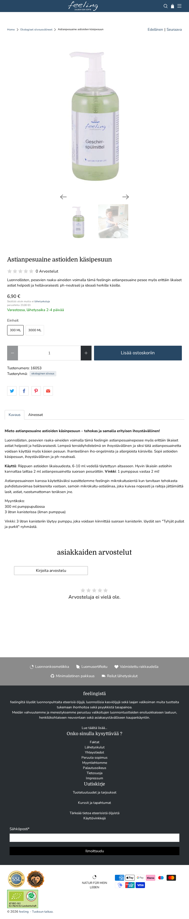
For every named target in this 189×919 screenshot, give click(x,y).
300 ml (15, 330)
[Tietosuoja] (16, 887)
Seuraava (174, 29)
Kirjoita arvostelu (51, 570)
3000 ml (34, 330)
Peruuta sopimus (94, 757)
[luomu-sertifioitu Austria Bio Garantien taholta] (22, 907)
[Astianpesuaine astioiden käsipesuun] (94, 116)
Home (11, 29)
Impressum (94, 778)
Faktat (94, 742)
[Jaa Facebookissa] (24, 391)
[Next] (125, 197)
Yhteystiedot (94, 752)
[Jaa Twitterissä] (11, 391)
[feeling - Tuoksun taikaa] (83, 6)
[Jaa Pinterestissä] (36, 391)
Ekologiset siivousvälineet (36, 29)
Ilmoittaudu (94, 851)
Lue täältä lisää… (94, 728)
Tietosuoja (94, 773)
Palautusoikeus (94, 768)
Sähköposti (20, 828)
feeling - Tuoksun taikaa (36, 911)
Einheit (12, 320)
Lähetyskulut (95, 747)
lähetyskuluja (42, 301)
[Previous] (63, 197)
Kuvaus (14, 414)
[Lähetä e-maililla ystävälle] (48, 391)
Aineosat (35, 414)
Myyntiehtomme (94, 762)
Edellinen (155, 29)
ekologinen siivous (43, 373)
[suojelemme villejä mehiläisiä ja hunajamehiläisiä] (35, 887)
